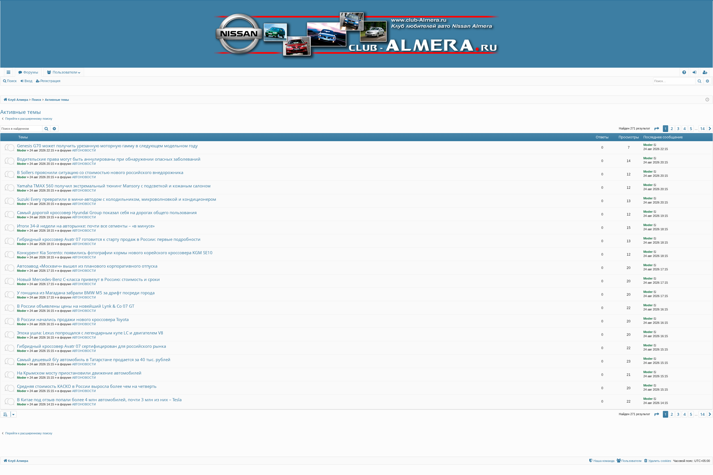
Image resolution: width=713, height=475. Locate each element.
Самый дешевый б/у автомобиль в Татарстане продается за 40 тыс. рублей (93, 359)
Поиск (11, 81)
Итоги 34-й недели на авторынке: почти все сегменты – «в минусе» (86, 226)
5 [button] (691, 128)
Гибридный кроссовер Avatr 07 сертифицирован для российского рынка (91, 346)
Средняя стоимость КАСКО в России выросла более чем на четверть (87, 386)
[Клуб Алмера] (356, 34)
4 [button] (684, 128)
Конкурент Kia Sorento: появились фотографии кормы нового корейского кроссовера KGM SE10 (115, 252)
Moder (21, 150)
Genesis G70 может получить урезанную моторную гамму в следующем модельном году (107, 145)
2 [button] (672, 128)
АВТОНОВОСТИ (84, 150)
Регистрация (50, 81)
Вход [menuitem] (695, 73)
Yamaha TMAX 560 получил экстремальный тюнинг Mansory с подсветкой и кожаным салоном (114, 185)
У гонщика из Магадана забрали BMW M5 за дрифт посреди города (86, 292)
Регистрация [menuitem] (706, 73)
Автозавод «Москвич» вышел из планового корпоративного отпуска (87, 266)
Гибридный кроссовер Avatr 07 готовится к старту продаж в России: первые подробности (109, 239)
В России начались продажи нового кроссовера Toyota (73, 319)
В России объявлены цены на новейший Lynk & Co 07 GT (75, 306)
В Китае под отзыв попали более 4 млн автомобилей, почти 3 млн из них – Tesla (99, 399)
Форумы (30, 72)
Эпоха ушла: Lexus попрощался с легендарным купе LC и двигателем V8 (90, 333)
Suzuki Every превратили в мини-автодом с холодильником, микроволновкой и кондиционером (116, 199)
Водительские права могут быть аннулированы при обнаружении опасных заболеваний (109, 159)
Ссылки (9, 73)
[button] (656, 128)
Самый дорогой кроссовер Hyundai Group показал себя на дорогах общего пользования (107, 212)
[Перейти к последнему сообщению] (655, 145)
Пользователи (65, 72)
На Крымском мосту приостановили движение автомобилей (79, 373)
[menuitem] (684, 72)
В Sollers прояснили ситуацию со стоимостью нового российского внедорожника (100, 172)
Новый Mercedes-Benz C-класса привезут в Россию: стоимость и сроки (88, 279)
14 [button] (702, 128)
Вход (28, 81)
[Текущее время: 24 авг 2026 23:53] (707, 100)
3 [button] (678, 128)
